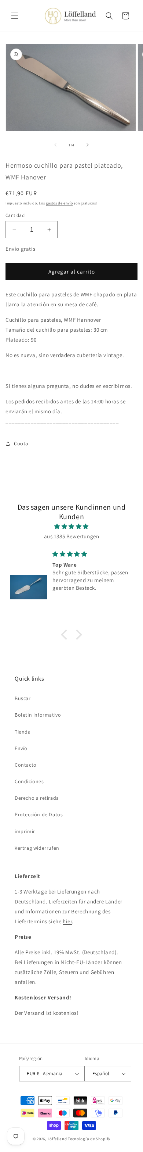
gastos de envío (59, 203)
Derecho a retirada (37, 798)
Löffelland (57, 1138)
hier (67, 921)
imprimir (25, 831)
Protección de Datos (39, 814)
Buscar (23, 698)
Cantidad (15, 215)
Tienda (23, 731)
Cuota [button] (21, 443)
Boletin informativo (38, 714)
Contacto (26, 765)
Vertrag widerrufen (37, 848)
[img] (72, 526)
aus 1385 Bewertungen (71, 536)
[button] (15, 16)
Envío (21, 748)
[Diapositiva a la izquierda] (55, 145)
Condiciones (29, 781)
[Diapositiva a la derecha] (88, 145)
